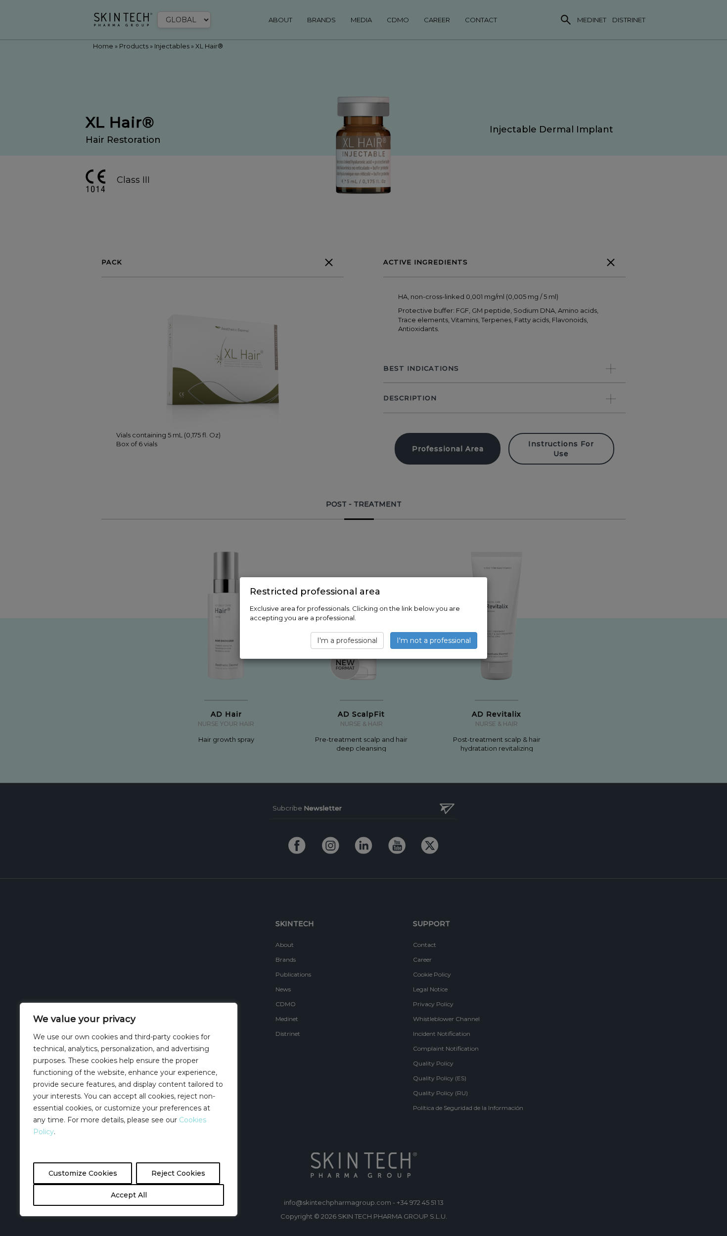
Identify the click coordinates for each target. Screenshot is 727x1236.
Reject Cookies (178, 1173)
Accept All (129, 1195)
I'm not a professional (434, 640)
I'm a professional (347, 640)
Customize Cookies (82, 1173)
